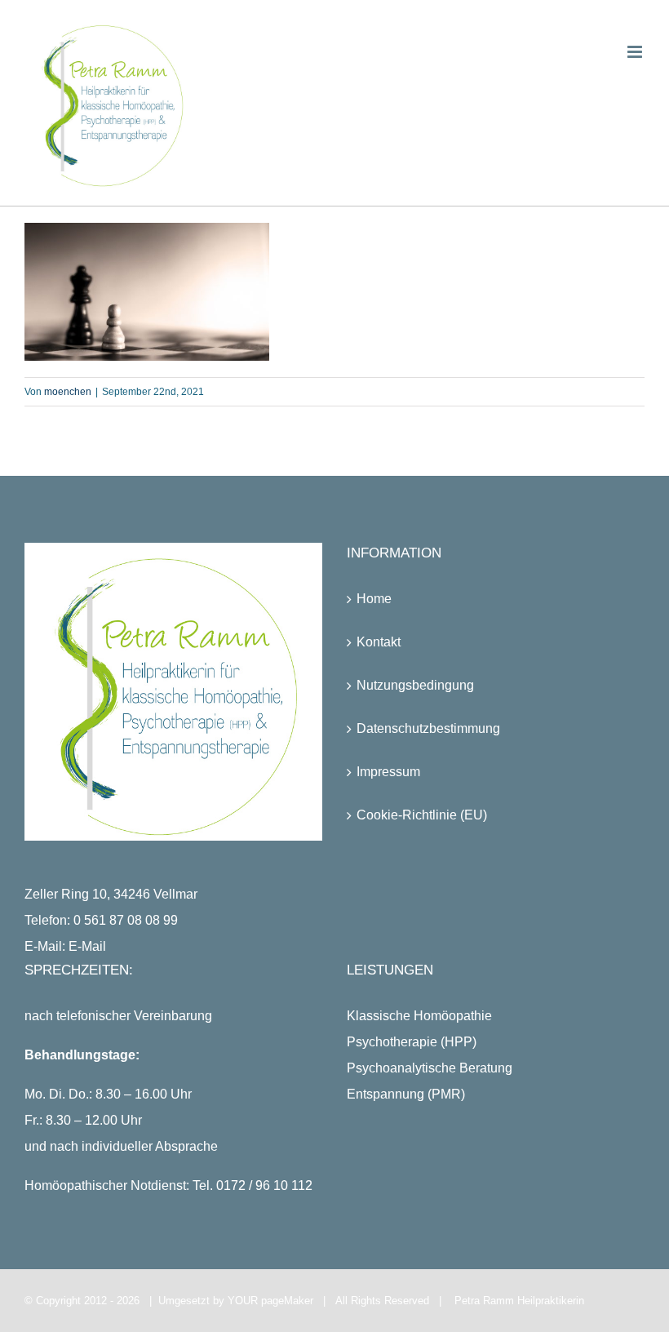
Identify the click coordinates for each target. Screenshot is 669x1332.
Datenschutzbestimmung (428, 728)
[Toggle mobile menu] (636, 51)
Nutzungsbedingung (415, 685)
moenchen (67, 391)
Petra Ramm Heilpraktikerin (519, 1300)
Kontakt (379, 642)
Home (374, 599)
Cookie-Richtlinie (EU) (422, 815)
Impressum (388, 772)
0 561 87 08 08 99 (125, 920)
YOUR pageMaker (270, 1300)
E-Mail (87, 946)
